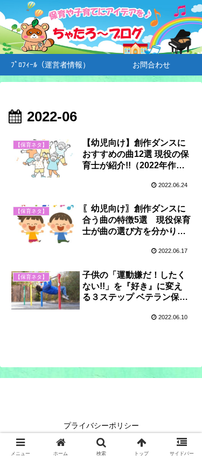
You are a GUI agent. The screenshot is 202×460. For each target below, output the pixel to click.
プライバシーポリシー (101, 425)
